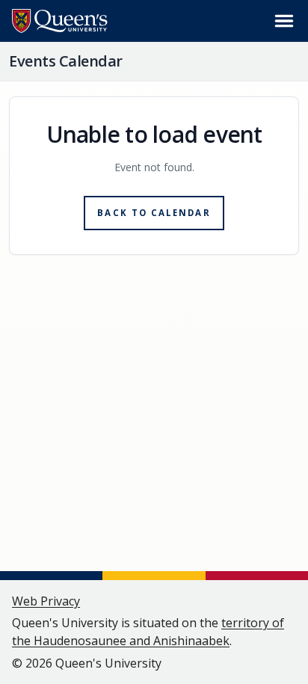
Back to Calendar (153, 212)
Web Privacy (46, 601)
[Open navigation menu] (284, 21)
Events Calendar (66, 61)
